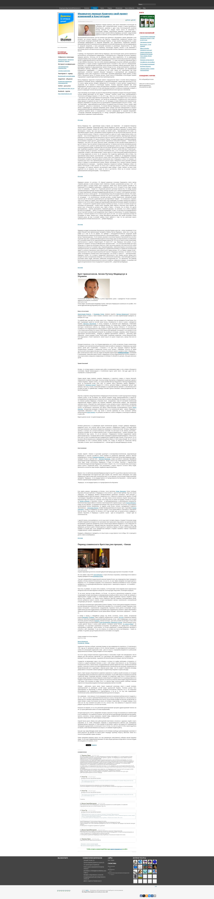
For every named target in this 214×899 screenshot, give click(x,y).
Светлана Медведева (104, 459)
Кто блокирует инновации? (147, 64)
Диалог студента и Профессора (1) (93, 881)
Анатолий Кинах (98, 574)
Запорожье (71, 59)
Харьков (67, 61)
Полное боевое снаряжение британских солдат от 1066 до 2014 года (147, 38)
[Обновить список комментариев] (89, 752)
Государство (81, 643)
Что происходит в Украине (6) (91, 864)
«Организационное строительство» (63, 67)
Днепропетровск (62, 59)
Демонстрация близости (85, 314)
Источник (80, 538)
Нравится (94, 745)
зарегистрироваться (116, 849)
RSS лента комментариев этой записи (90, 845)
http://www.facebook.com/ (65, 94)
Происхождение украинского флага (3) (94, 862)
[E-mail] (133, 20)
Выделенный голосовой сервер (66, 76)
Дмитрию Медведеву (98, 457)
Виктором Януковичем (89, 323)
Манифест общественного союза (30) (93, 874)
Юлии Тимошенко (121, 491)
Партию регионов (84, 501)
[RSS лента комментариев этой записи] (87, 752)
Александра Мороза (92, 508)
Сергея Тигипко (91, 412)
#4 (81, 803)
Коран (112, 860)
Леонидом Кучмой (90, 385)
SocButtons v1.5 (80, 749)
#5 (81, 790)
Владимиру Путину (99, 314)
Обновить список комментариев (89, 844)
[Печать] (128, 20)
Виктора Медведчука (122, 314)
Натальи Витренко (131, 503)
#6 (81, 776)
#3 (81, 810)
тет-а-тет (121, 617)
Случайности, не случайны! (147, 62)
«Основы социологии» (64, 71)
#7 (81, 755)
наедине (97, 621)
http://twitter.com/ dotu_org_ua (66, 88)
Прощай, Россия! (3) (89, 860)
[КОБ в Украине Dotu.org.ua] (65, 3)
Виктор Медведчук (83, 641)
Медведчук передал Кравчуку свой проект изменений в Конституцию (103, 15)
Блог (109, 860)
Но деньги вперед (128, 624)
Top (156, 886)
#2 (81, 830)
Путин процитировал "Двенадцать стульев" (110, 622)
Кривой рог (61, 61)
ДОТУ (87, 890)
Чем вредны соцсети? (146, 42)
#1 (81, 839)
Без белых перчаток (145, 66)
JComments (134, 851)
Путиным (91, 617)
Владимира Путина (98, 576)
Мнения (87, 643)
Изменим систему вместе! (147, 60)
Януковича (85, 617)
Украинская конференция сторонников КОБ (65, 82)
